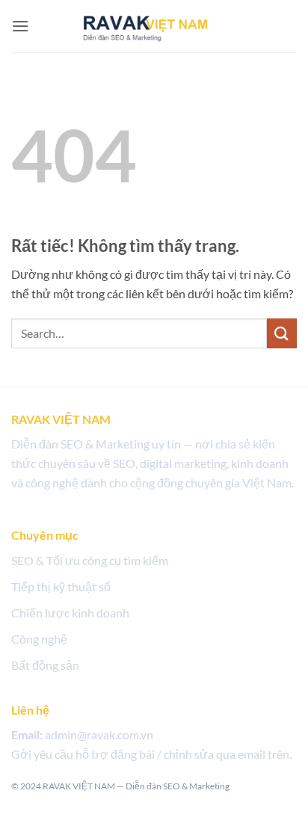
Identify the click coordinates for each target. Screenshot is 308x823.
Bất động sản (45, 665)
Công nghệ (39, 639)
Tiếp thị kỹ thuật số (61, 586)
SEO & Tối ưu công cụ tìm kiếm (89, 560)
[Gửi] (282, 333)
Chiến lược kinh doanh (70, 612)
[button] (20, 25)
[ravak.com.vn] (154, 25)
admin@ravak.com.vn (99, 734)
